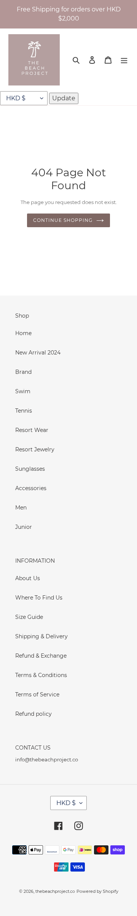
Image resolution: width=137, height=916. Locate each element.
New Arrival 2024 (38, 352)
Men (21, 507)
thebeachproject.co (55, 891)
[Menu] (124, 60)
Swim (22, 391)
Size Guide (29, 617)
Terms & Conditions (41, 675)
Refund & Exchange (41, 655)
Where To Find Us (38, 597)
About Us (27, 578)
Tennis (23, 410)
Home (23, 333)
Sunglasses (30, 468)
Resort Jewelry (34, 449)
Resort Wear (31, 430)
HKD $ (66, 803)
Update (63, 98)
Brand (23, 372)
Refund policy (33, 713)
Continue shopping (62, 220)
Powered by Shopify (97, 891)
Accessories (30, 488)
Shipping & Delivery (41, 636)
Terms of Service (37, 694)
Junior (23, 527)
